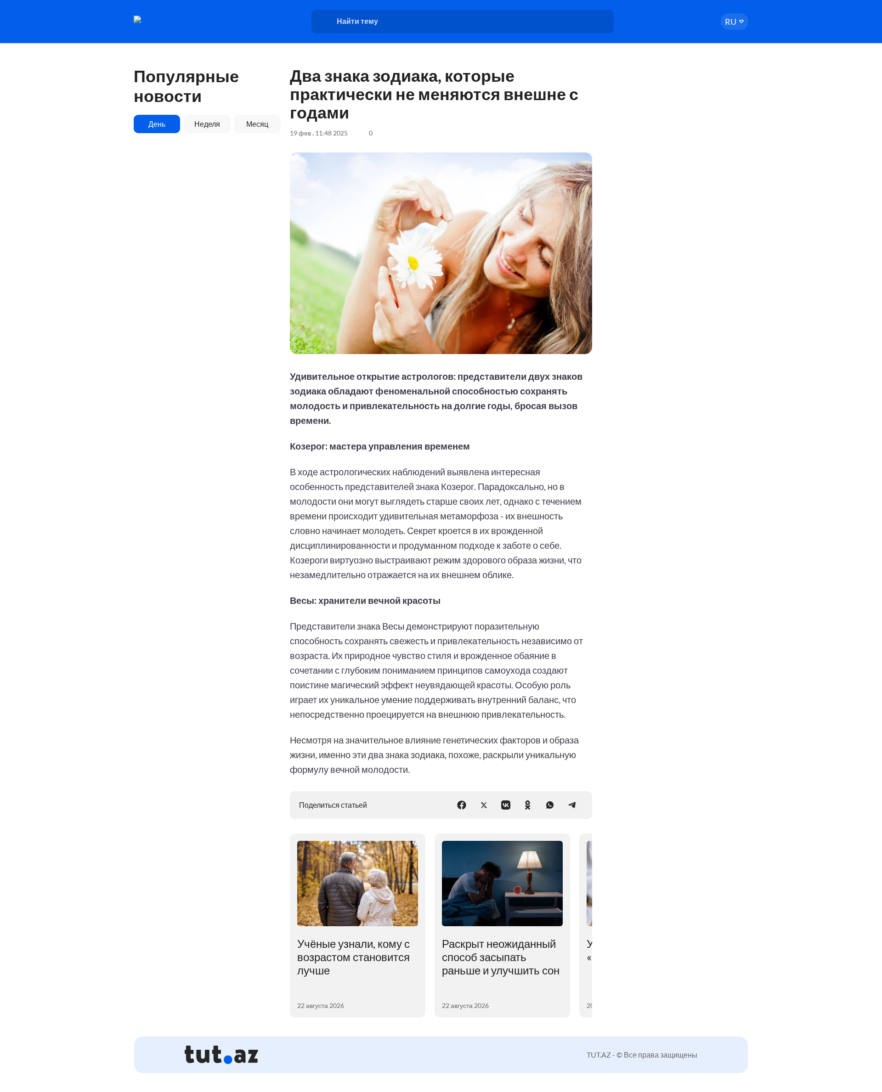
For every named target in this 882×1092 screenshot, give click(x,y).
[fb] (462, 805)
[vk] (506, 805)
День (156, 123)
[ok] (528, 805)
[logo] (169, 19)
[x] (484, 805)
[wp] (550, 805)
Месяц (257, 123)
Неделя (207, 123)
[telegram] (572, 805)
